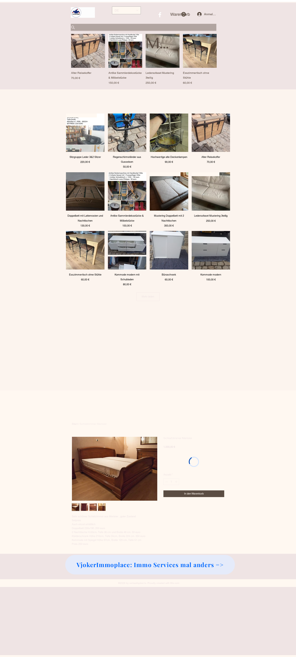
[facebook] (159, 14)
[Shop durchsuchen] (143, 27)
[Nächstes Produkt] (221, 51)
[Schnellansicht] (88, 51)
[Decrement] (166, 482)
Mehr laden (148, 296)
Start (75, 424)
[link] (178, 14)
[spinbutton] (171, 482)
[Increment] (176, 482)
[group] (144, 59)
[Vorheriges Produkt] (66, 51)
